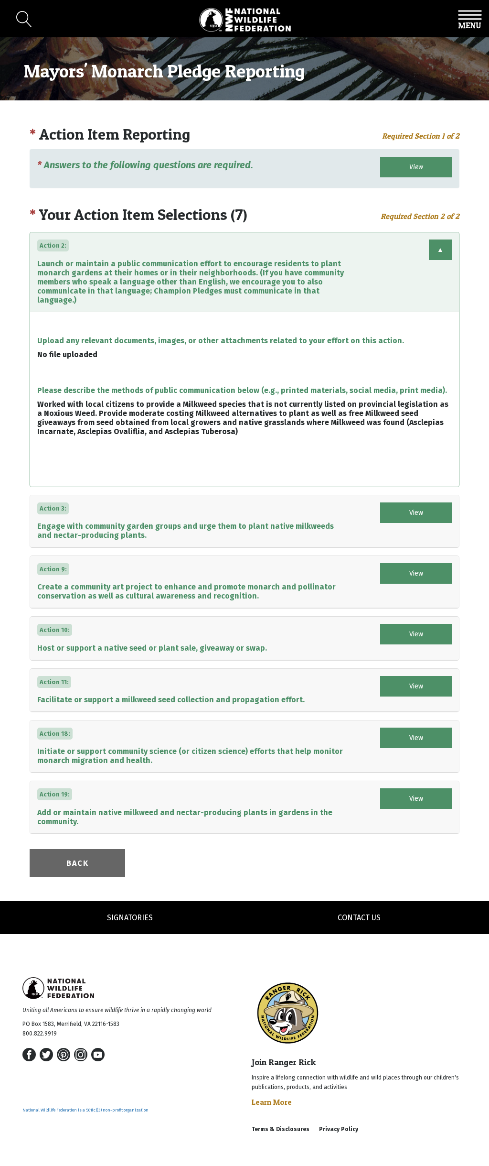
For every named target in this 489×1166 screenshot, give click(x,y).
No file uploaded (67, 354)
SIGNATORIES (130, 917)
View (416, 167)
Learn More (272, 1102)
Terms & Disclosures (280, 1129)
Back (77, 863)
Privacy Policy (338, 1129)
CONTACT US (359, 917)
